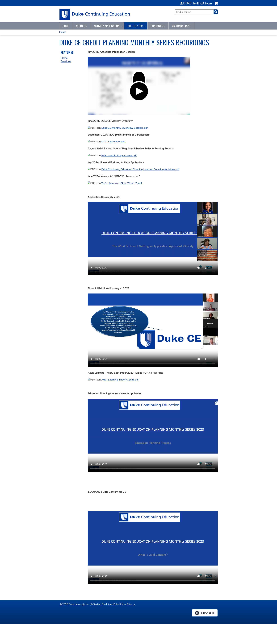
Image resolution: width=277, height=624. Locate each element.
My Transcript (181, 25)
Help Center (135, 25)
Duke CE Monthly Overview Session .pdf (124, 127)
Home (66, 25)
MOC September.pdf (113, 141)
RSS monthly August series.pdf (119, 155)
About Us (81, 25)
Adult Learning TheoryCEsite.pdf (120, 379)
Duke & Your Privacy (124, 604)
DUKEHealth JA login (197, 3)
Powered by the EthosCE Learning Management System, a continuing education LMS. (205, 613)
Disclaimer (107, 604)
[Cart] (216, 5)
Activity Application (106, 25)
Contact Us (158, 25)
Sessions (66, 61)
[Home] (94, 14)
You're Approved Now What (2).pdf (121, 183)
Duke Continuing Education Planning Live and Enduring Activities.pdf (140, 169)
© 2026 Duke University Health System (80, 604)
